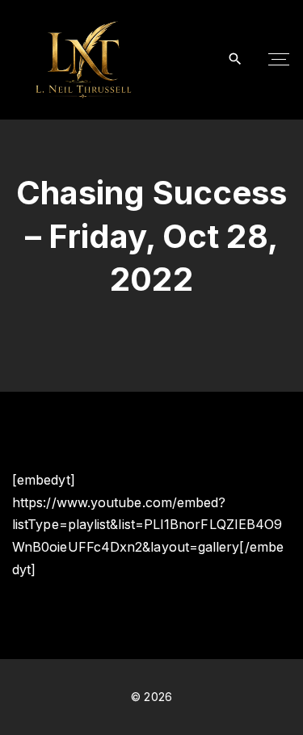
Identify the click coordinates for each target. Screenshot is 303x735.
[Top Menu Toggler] (279, 60)
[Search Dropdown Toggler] (236, 59)
